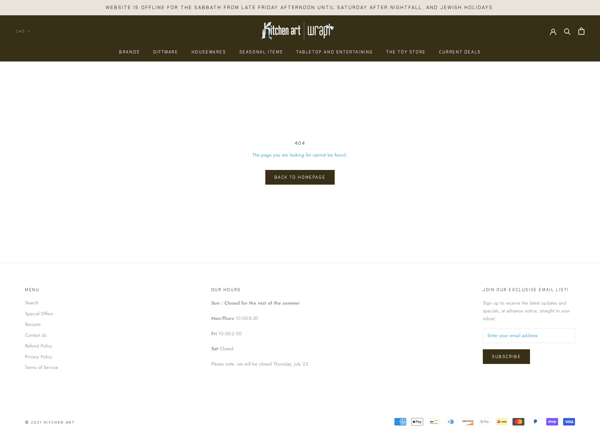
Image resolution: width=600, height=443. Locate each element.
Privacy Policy (38, 356)
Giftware (165, 52)
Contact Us (35, 335)
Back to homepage (300, 177)
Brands (129, 52)
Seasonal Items (261, 52)
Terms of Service (41, 367)
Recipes (33, 324)
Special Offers (39, 313)
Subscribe (506, 356)
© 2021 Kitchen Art (50, 422)
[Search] (567, 31)
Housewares (209, 52)
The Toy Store (406, 52)
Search (31, 302)
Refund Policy (38, 345)
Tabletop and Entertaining (334, 52)
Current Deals (460, 52)
